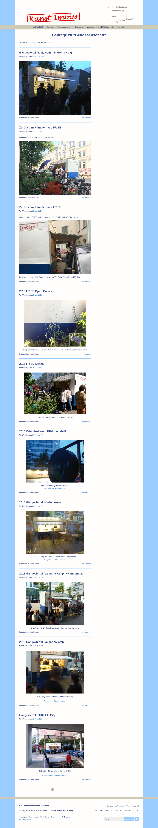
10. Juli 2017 (37, 211)
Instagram (127, 810)
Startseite (33, 42)
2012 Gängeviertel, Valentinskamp (41, 641)
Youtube (118, 810)
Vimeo (136, 810)
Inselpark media (25, 820)
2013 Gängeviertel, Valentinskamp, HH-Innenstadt (51, 573)
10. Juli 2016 (37, 295)
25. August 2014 (38, 435)
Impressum (55, 817)
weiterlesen (86, 118)
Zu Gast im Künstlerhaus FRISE (40, 127)
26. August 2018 (38, 56)
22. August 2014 (38, 506)
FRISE (36, 277)
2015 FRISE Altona (31, 363)
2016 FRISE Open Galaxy (35, 291)
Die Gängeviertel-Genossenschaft (55, 775)
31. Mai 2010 (37, 719)
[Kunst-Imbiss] (53, 22)
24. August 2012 (38, 646)
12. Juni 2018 (37, 131)
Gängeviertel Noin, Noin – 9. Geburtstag (45, 52)
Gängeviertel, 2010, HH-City (37, 715)
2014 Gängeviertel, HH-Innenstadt (41, 502)
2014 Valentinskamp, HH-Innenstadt (42, 431)
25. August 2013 (38, 577)
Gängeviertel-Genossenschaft (55, 488)
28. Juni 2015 (37, 368)
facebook (108, 810)
